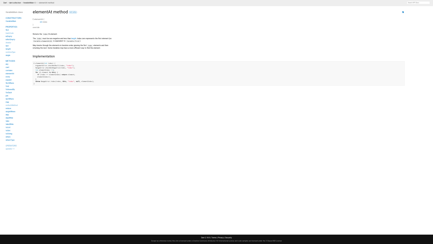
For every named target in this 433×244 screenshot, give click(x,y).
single (8, 55)
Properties (11, 27)
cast (7, 67)
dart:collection (15, 3)
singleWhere (10, 111)
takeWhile (10, 124)
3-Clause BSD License (274, 241)
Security (228, 238)
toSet (8, 130)
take (7, 121)
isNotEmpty (10, 39)
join (7, 96)
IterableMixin (30, 3)
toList (8, 127)
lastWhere (10, 99)
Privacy (221, 238)
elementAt (10, 74)
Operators (11, 145)
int (41, 22)
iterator (8, 43)
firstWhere (10, 83)
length (8, 49)
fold (7, 86)
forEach (9, 93)
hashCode (10, 33)
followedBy (10, 89)
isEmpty (9, 36)
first (7, 30)
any (7, 64)
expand (8, 80)
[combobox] (418, 3)
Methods (10, 61)
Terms (213, 238)
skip (7, 115)
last (7, 46)
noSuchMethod (12, 105)
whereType (10, 140)
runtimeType (10, 52)
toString (9, 134)
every (8, 77)
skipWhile (9, 118)
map (7, 102)
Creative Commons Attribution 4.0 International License (213, 241)
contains (9, 70)
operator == (10, 149)
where (8, 137)
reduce (8, 108)
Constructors (13, 18)
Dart (5, 3)
